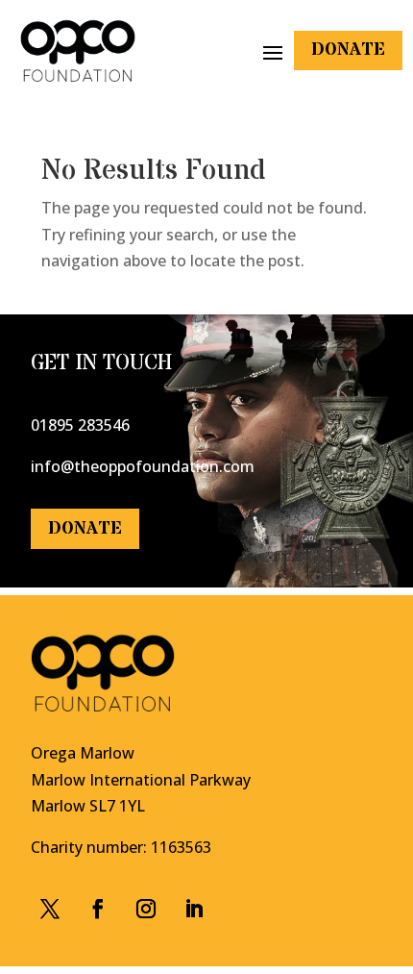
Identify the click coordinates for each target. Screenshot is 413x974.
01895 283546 (80, 425)
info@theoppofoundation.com (143, 466)
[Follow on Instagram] (146, 908)
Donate (348, 49)
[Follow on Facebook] (50, 908)
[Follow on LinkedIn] (194, 908)
